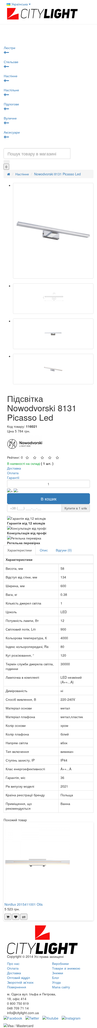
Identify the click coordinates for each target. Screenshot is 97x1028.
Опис (44, 550)
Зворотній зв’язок (20, 982)
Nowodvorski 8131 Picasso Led (57, 174)
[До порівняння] (23, 917)
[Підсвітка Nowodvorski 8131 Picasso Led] (53, 231)
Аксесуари (12, 132)
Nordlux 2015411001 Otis (23, 904)
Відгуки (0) (64, 550)
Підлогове (11, 104)
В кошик (49, 499)
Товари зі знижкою (66, 968)
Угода (56, 982)
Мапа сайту (61, 987)
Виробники (60, 963)
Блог (55, 977)
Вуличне (10, 118)
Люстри (9, 47)
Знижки (57, 972)
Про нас (13, 963)
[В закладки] (15, 917)
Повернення (16, 987)
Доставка (14, 972)
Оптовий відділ (18, 977)
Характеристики (19, 550)
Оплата (13, 968)
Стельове (11, 61)
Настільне (11, 90)
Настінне (10, 75)
